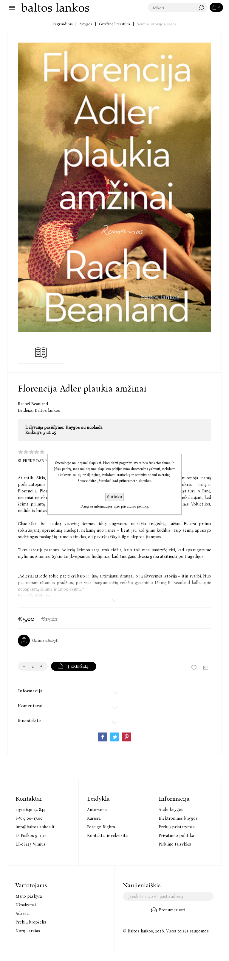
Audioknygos (171, 809)
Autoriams (97, 809)
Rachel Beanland (33, 403)
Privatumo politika (176, 835)
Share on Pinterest (126, 737)
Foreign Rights (101, 826)
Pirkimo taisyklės (175, 844)
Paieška (202, 7)
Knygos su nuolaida (84, 427)
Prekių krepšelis (31, 922)
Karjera (93, 818)
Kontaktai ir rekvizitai (108, 835)
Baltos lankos (47, 410)
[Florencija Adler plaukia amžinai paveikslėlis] (114, 187)
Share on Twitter (114, 737)
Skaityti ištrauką (41, 353)
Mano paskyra (29, 896)
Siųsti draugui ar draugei (205, 667)
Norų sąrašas (28, 930)
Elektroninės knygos (178, 818)
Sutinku (114, 497)
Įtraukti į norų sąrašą (193, 667)
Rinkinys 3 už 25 (40, 432)
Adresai (23, 913)
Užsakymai (26, 904)
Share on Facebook (102, 737)
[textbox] (171, 7)
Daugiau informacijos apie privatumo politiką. (114, 506)
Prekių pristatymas (177, 826)
